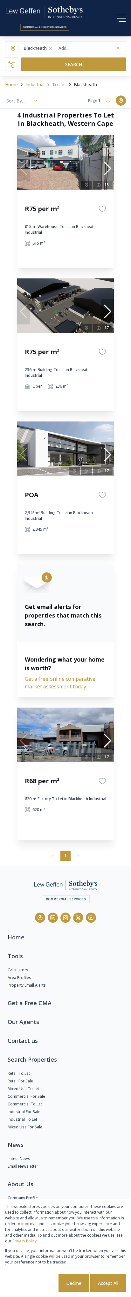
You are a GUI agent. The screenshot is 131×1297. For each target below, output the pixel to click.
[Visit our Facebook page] (40, 918)
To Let (59, 84)
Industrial (35, 84)
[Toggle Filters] (11, 64)
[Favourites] (102, 209)
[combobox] (83, 48)
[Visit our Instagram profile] (65, 918)
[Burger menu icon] (121, 18)
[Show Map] (121, 100)
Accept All (108, 1283)
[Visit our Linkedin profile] (53, 918)
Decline (73, 1283)
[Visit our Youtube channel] (91, 918)
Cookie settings (33, 1283)
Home (11, 84)
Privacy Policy (24, 1241)
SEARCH (73, 64)
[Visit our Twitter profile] (78, 918)
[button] (50, 48)
